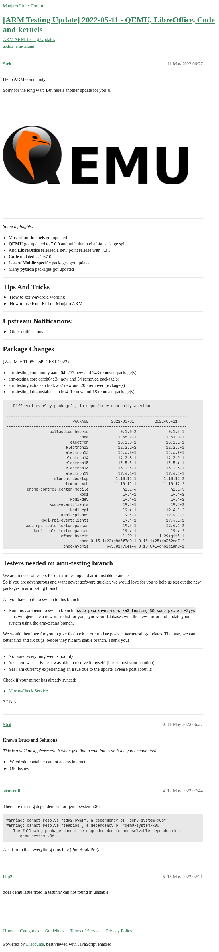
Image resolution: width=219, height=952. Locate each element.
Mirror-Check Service (28, 690)
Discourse (35, 944)
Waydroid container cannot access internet (47, 761)
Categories (29, 930)
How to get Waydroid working (37, 297)
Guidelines (54, 930)
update (8, 46)
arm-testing (25, 46)
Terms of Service (85, 930)
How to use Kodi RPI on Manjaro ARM (45, 303)
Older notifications (26, 331)
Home (8, 930)
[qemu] (95, 155)
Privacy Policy (119, 930)
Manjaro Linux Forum (23, 5)
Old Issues (19, 768)
